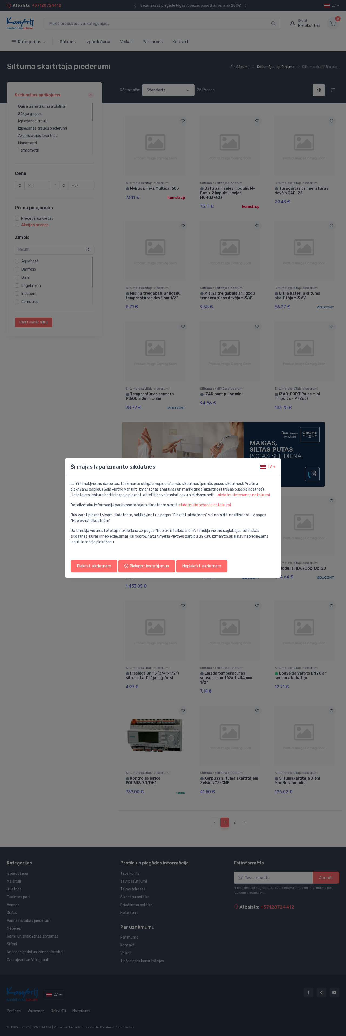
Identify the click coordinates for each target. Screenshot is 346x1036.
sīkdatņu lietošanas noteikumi (243, 495)
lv (270, 467)
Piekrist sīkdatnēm (94, 566)
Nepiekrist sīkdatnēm (201, 566)
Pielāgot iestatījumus (148, 566)
